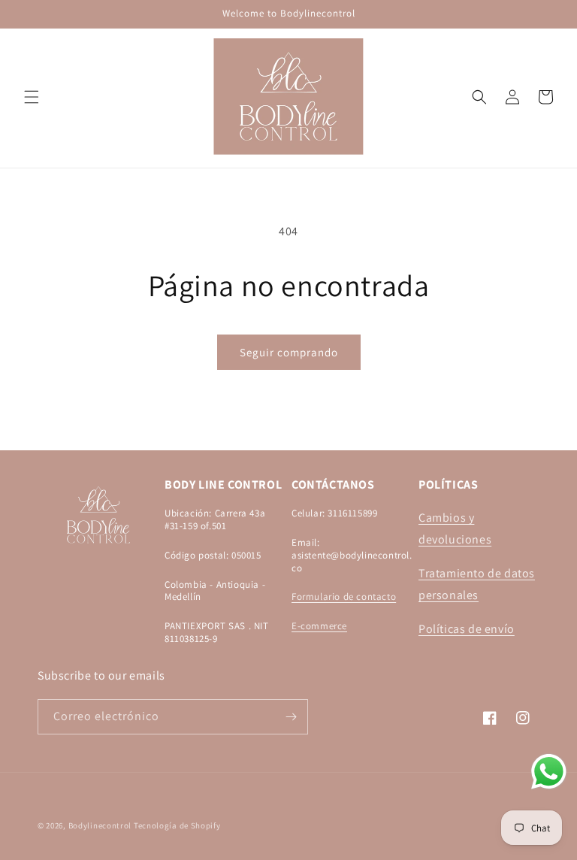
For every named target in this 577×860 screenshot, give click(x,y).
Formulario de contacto (344, 596)
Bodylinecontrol (100, 825)
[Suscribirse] (290, 716)
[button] (31, 97)
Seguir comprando (289, 352)
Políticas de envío (466, 629)
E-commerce (319, 625)
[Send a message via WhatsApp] (548, 771)
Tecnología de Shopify (177, 825)
